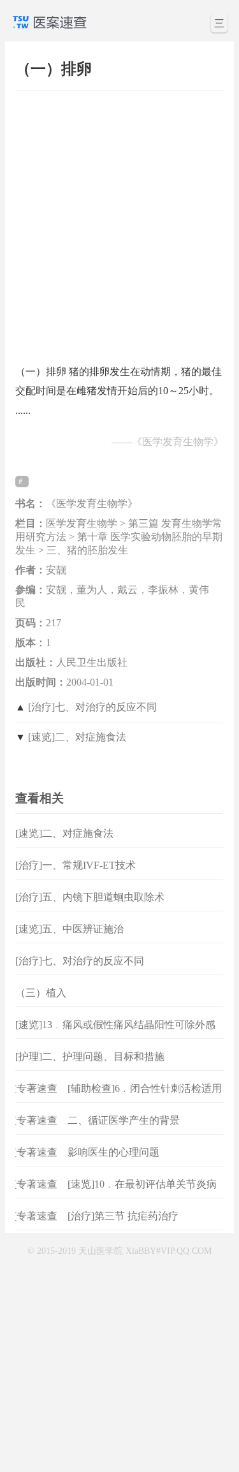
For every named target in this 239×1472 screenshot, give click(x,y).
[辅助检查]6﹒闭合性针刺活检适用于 (145, 1098)
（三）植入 (40, 992)
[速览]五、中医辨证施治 (69, 929)
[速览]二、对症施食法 (77, 737)
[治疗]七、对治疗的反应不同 (92, 707)
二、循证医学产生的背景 (124, 1120)
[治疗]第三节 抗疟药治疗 (123, 1216)
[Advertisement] (119, 221)
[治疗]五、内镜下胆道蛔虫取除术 (89, 897)
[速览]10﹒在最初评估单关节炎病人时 (142, 1194)
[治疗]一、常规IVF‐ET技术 (75, 865)
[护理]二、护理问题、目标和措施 (89, 1056)
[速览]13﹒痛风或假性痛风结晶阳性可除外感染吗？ (115, 1034)
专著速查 (33, 1088)
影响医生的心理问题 (113, 1152)
